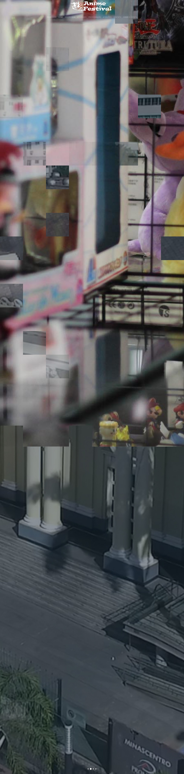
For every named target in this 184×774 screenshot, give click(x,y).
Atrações (107, 17)
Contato (117, 17)
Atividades (81, 17)
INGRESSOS (51, 17)
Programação (95, 17)
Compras (90, 769)
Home (60, 17)
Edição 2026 (70, 17)
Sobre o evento (130, 17)
